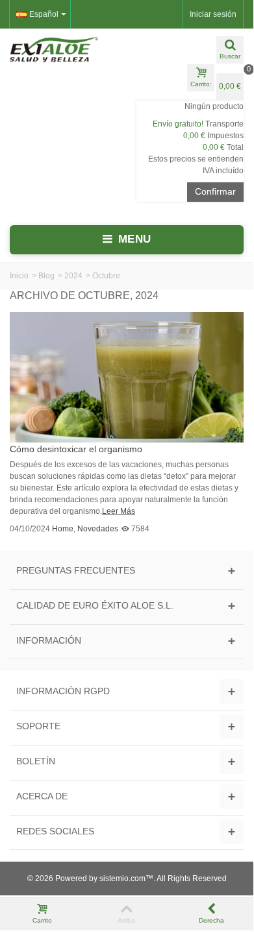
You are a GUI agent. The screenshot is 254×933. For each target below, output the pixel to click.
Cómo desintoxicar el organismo (76, 449)
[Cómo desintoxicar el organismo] (127, 377)
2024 (73, 275)
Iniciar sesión (213, 14)
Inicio (19, 275)
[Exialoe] (63, 49)
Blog (46, 275)
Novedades (97, 528)
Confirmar (215, 191)
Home (62, 528)
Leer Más (118, 511)
